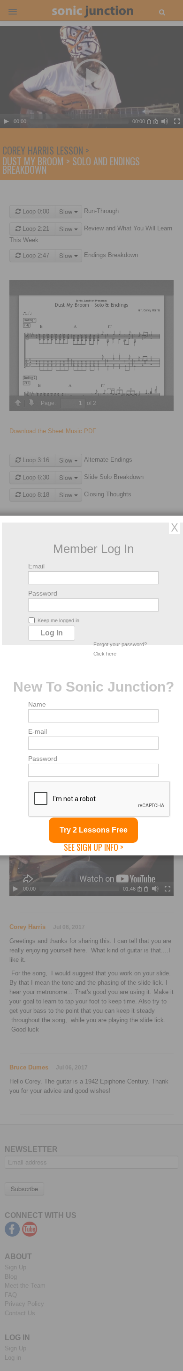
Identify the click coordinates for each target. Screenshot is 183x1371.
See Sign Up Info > (93, 847)
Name (37, 704)
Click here (104, 653)
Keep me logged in (58, 620)
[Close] (174, 527)
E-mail (37, 731)
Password (42, 593)
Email (36, 566)
